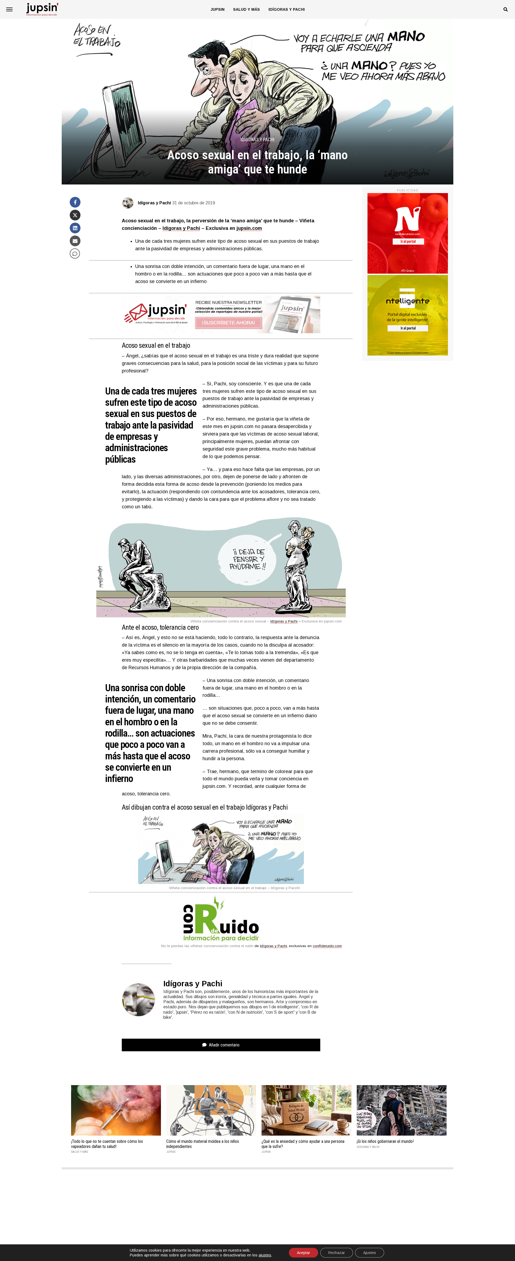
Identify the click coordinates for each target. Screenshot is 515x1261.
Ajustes (369, 1253)
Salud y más (246, 9)
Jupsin (218, 9)
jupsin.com (249, 228)
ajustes (265, 1255)
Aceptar (303, 1253)
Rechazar (336, 1253)
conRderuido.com (327, 946)
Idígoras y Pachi (286, 9)
